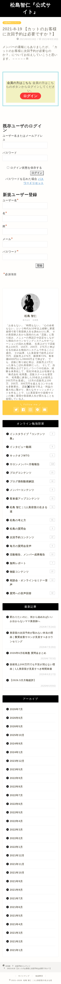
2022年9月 (16, 778)
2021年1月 (16, 950)
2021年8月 (16, 889)
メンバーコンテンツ (31, 489)
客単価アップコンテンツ (31, 498)
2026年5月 (16, 726)
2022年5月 (16, 812)
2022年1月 (16, 846)
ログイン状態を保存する (26, 167)
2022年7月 (16, 795)
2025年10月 (17, 735)
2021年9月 (16, 881)
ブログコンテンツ (31, 472)
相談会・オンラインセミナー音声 (31, 582)
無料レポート (31, 563)
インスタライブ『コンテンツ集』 (31, 436)
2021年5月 (16, 915)
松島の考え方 (31, 520)
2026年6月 (16, 717)
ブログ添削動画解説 (31, 481)
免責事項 (39, 976)
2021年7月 (16, 898)
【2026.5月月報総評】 (23, 680)
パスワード (10, 152)
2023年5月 (16, 769)
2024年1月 (16, 752)
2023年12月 (17, 760)
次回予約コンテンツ (11, 23)
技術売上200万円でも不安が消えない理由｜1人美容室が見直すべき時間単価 (32, 666)
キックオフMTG (31, 455)
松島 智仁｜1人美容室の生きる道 (31, 509)
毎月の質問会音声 (31, 546)
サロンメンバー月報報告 (32, 464)
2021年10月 (17, 872)
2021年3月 (16, 932)
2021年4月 (16, 924)
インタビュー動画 (31, 446)
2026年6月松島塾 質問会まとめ (28, 653)
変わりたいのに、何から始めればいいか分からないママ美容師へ (31, 619)
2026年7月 (16, 709)
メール (8, 239)
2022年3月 (16, 829)
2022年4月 (16, 821)
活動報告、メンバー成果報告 (31, 554)
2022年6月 (16, 803)
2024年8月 (16, 743)
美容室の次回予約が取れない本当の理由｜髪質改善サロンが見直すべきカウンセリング (31, 637)
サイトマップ (23, 976)
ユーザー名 (11, 200)
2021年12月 (17, 855)
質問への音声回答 (31, 593)
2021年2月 (16, 941)
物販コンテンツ (31, 571)
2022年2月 (16, 838)
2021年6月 (16, 907)
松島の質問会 (31, 528)
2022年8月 (16, 786)
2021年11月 (17, 864)
